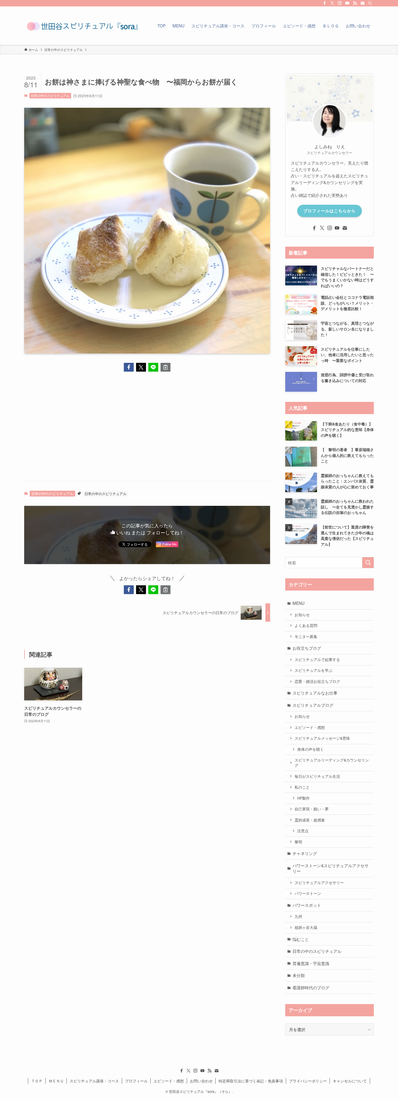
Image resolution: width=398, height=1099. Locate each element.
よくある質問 (308, 625)
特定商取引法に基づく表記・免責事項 (251, 1081)
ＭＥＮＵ (56, 1081)
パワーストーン (308, 893)
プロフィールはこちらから (329, 210)
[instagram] (340, 3)
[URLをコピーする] (165, 367)
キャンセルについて (350, 1081)
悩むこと (301, 939)
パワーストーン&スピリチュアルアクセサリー (331, 868)
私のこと (302, 787)
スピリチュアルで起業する (317, 659)
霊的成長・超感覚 (310, 820)
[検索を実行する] (368, 562)
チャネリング (305, 853)
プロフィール (136, 1081)
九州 (298, 916)
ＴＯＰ (37, 1081)
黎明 (298, 841)
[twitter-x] (332, 3)
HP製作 (303, 798)
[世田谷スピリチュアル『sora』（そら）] (82, 25)
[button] (129, 367)
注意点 (303, 830)
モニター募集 (306, 636)
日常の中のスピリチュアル (50, 95)
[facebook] (324, 3)
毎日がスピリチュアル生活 (317, 776)
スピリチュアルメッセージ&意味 (322, 738)
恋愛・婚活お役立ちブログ (317, 681)
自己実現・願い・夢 (312, 809)
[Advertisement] (147, 431)
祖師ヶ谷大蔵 (306, 927)
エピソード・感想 (310, 727)
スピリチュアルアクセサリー (319, 882)
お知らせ (302, 614)
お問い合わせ (201, 1081)
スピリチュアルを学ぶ (313, 670)
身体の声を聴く (310, 749)
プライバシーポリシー (308, 1081)
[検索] (370, 3)
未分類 (299, 975)
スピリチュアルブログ (313, 705)
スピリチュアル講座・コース (94, 1081)
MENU (298, 603)
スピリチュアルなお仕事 (315, 693)
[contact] (362, 3)
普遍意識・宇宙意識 (311, 963)
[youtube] (347, 3)
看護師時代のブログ (311, 987)
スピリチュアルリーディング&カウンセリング (332, 762)
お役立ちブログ (307, 648)
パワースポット (307, 905)
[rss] (355, 3)
